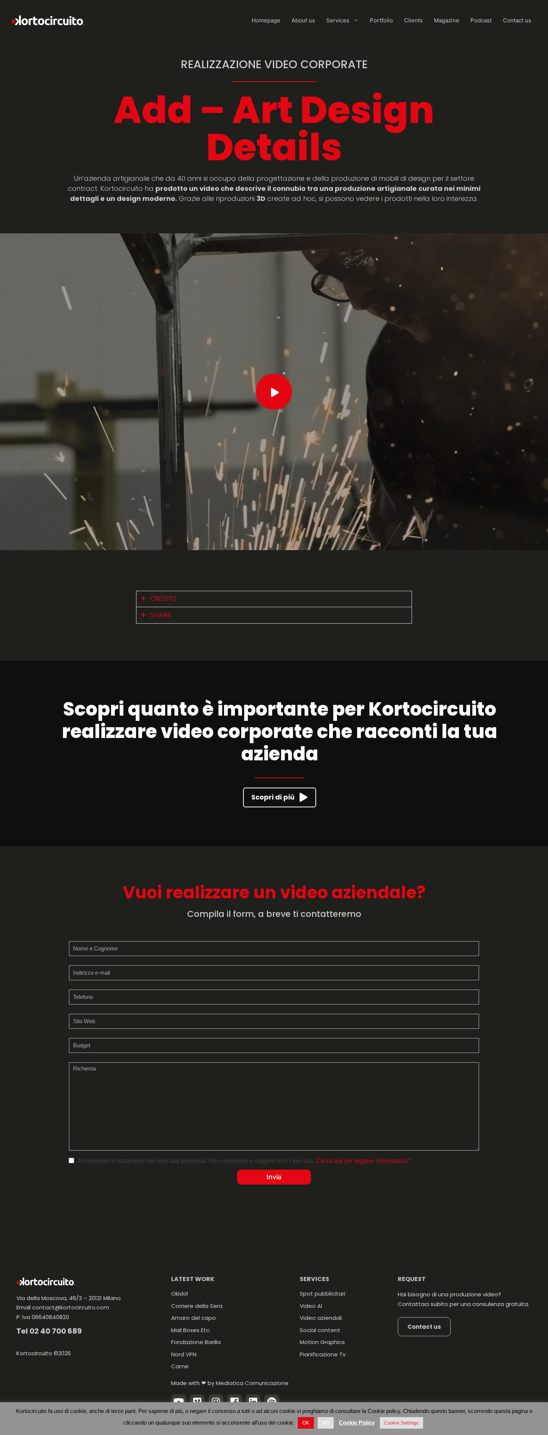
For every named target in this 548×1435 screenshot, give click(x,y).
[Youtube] (178, 1401)
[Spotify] (271, 1401)
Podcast (481, 20)
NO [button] (325, 1423)
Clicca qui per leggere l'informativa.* (363, 1161)
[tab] (274, 599)
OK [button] (305, 1423)
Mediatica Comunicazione (252, 1383)
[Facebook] (234, 1401)
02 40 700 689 (55, 1331)
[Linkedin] (253, 1401)
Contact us (517, 20)
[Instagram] (215, 1401)
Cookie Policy (357, 1422)
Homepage (266, 20)
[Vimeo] (197, 1401)
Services (337, 20)
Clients (413, 20)
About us (303, 20)
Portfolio (381, 20)
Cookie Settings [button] (401, 1423)
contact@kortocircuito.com (70, 1307)
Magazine (446, 20)
